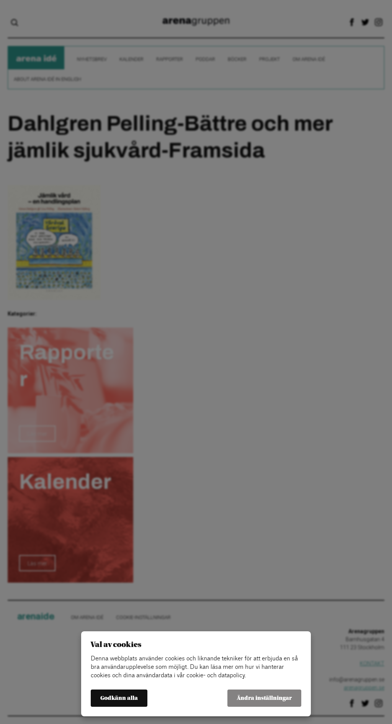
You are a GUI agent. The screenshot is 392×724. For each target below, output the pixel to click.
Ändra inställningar (264, 698)
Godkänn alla (119, 698)
